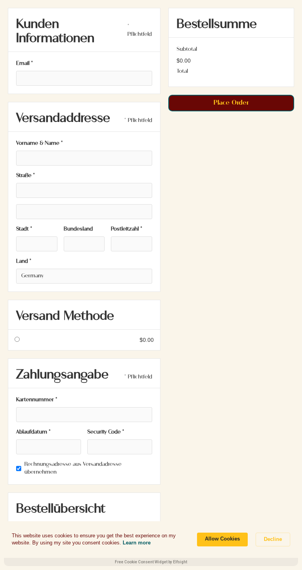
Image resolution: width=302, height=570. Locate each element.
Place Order (231, 103)
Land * (23, 261)
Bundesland (78, 229)
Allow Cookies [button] (222, 539)
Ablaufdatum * (33, 432)
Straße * (25, 175)
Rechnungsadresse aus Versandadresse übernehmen (73, 468)
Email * (24, 63)
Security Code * (105, 432)
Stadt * (24, 229)
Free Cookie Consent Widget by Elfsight (151, 562)
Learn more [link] (137, 543)
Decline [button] (273, 539)
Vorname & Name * (39, 143)
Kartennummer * (36, 400)
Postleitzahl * (126, 229)
